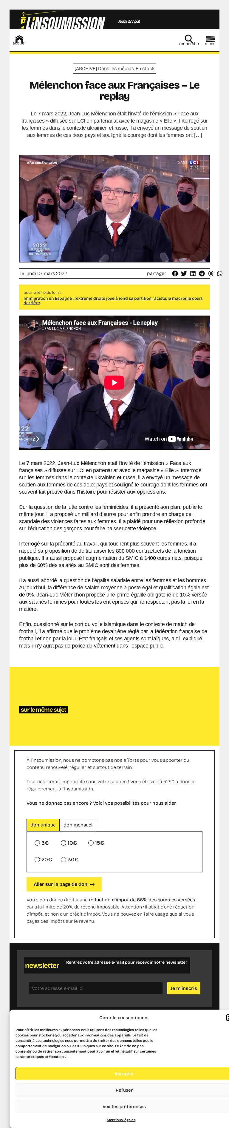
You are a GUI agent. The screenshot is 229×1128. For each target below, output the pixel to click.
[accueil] (19, 39)
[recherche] (189, 39)
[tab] (43, 825)
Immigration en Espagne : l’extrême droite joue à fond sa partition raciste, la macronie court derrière (113, 300)
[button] (175, 273)
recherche (189, 43)
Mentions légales (121, 1120)
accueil (19, 43)
